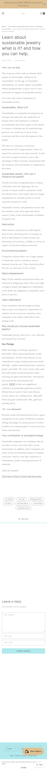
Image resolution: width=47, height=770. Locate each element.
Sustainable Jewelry (23, 508)
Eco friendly (9, 499)
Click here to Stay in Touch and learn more (22, 476)
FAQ (12, 756)
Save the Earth (38, 503)
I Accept (23, 767)
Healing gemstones (36, 499)
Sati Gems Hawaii (22, 503)
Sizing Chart (32, 756)
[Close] (44, 4)
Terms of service (21, 756)
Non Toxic (8, 503)
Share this (24, 519)
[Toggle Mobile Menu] (4, 13)
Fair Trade (21, 499)
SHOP (12, 384)
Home (4, 26)
